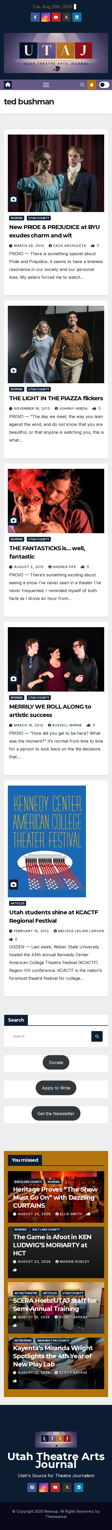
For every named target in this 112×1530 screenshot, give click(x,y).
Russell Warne (67, 725)
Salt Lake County (46, 1229)
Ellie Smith (71, 1214)
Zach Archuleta (70, 246)
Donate (56, 1062)
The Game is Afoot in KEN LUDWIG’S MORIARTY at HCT (52, 1245)
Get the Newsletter (56, 1113)
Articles (17, 903)
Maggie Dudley (75, 1262)
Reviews (17, 218)
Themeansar (56, 1516)
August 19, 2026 (34, 1317)
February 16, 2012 (32, 931)
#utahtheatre (26, 1293)
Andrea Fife (65, 567)
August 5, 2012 (29, 567)
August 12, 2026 (34, 1373)
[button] (82, 84)
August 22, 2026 (35, 1262)
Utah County (38, 218)
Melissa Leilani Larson (81, 931)
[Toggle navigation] (46, 84)
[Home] (8, 85)
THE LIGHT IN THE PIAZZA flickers (56, 398)
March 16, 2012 (29, 725)
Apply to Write (56, 1088)
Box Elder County (28, 1181)
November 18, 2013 (32, 408)
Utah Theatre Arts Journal (56, 1460)
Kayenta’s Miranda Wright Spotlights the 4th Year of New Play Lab (52, 1356)
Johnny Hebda (74, 408)
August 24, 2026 (35, 1214)
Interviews (23, 1340)
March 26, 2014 (29, 246)
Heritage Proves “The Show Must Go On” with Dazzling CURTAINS (55, 1197)
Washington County (53, 1340)
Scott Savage (73, 1317)
